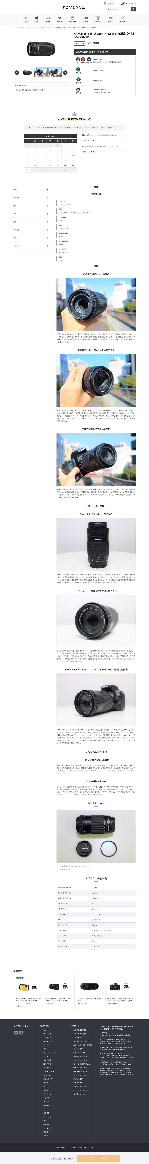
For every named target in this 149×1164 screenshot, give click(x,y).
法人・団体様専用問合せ (81, 1064)
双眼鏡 (45, 1090)
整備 (14, 206)
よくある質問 (78, 1037)
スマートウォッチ (49, 1053)
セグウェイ (47, 1128)
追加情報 (16, 198)
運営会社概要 (78, 1079)
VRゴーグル (47, 1075)
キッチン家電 (48, 1037)
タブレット (47, 1087)
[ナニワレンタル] (74, 8)
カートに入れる (100, 1158)
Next (65, 72)
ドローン (46, 1109)
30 (73, 165)
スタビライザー (48, 1079)
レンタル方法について (81, 1041)
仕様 (14, 238)
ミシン (45, 1056)
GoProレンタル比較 (80, 1087)
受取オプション (88, 135)
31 (27, 170)
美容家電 (46, 1113)
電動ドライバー (48, 1071)
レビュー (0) (17, 246)
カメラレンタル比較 (80, 1090)
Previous (17, 72)
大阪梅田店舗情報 (79, 1030)
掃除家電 (46, 1124)
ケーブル (46, 1045)
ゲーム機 (46, 1105)
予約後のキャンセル (80, 1056)
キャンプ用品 (48, 1041)
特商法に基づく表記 (80, 1068)
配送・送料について (80, 1060)
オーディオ (47, 1034)
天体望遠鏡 (47, 1060)
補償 (14, 214)
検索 (133, 9)
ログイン (110, 4)
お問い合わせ (78, 1083)
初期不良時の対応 (79, 1049)
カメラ (45, 1136)
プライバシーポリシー (81, 1075)
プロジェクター (48, 1094)
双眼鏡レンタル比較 (80, 1094)
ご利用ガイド (74, 1026)
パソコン (46, 1120)
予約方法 (16, 230)
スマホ (45, 1083)
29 (65, 165)
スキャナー (47, 1049)
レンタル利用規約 (79, 1034)
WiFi (44, 1030)
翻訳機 (45, 1132)
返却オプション (88, 147)
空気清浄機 (47, 1064)
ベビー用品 (47, 1117)
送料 (14, 222)
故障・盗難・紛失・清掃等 (82, 1045)
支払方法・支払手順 (80, 1071)
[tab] (31, 190)
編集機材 (46, 1068)
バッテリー (47, 1102)
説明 (14, 190)
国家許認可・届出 (79, 1053)
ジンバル (46, 1098)
